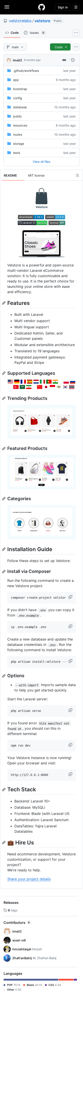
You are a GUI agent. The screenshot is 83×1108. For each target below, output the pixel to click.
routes (17, 134)
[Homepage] (41, 7)
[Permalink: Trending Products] (4, 398)
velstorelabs (20, 20)
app (16, 80)
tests (16, 153)
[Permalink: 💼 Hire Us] (4, 842)
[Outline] (77, 175)
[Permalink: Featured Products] (4, 448)
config (17, 98)
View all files (41, 161)
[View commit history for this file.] (73, 60)
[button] (71, 597)
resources (20, 125)
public (17, 116)
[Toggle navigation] (7, 7)
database (20, 107)
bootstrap (20, 89)
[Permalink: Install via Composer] (4, 571)
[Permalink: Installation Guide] (4, 549)
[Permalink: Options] (4, 676)
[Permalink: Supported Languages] (4, 373)
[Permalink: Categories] (4, 499)
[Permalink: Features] (4, 303)
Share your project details (29, 879)
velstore (42, 20)
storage (18, 143)
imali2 (17, 60)
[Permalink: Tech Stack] (4, 789)
